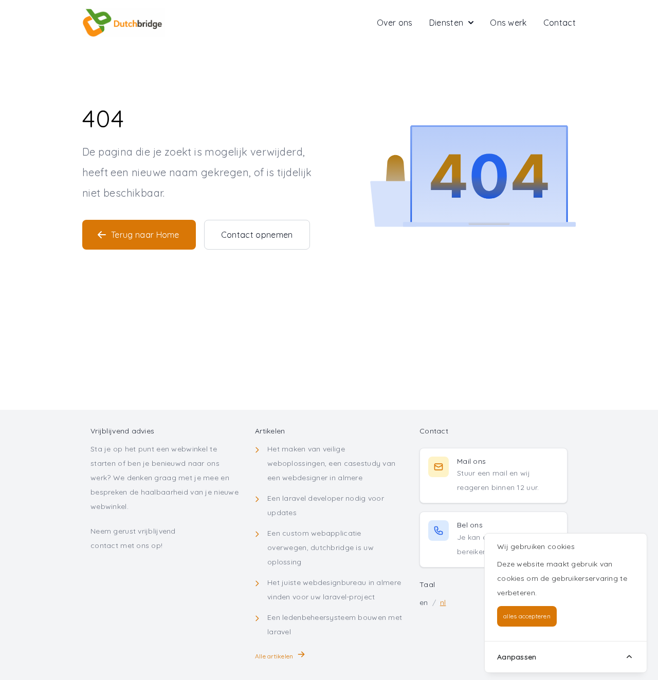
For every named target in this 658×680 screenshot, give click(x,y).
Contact (559, 22)
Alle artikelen (274, 656)
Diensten (446, 22)
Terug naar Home (145, 235)
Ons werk (508, 22)
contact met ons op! (126, 545)
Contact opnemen (257, 235)
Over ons (395, 22)
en (423, 602)
